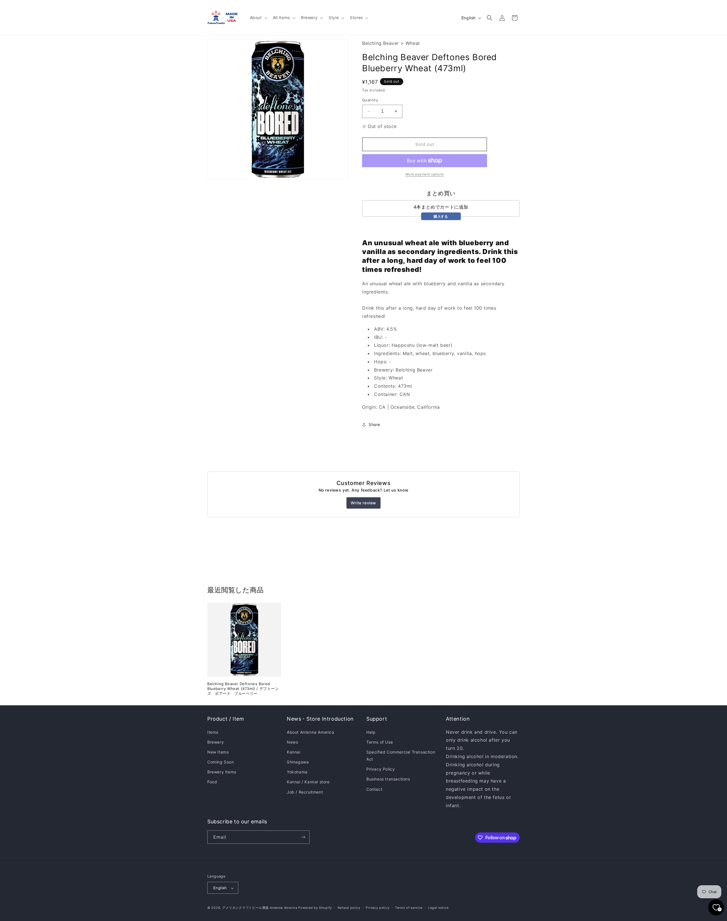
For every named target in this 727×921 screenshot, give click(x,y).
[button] (258, 18)
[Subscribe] (303, 837)
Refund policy (349, 908)
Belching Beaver (380, 43)
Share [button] (374, 424)
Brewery (215, 742)
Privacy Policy (380, 769)
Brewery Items (221, 772)
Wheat (413, 43)
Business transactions (388, 779)
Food (212, 782)
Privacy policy (377, 908)
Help (370, 732)
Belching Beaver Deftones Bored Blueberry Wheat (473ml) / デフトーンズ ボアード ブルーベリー (243, 688)
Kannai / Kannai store (308, 782)
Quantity (370, 100)
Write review (363, 502)
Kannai (293, 752)
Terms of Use (379, 742)
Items (212, 732)
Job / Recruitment (305, 792)
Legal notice (438, 908)
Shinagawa (298, 762)
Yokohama (297, 772)
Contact (374, 789)
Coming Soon (220, 762)
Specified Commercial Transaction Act (400, 755)
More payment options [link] (425, 174)
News (292, 742)
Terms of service (409, 908)
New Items (218, 752)
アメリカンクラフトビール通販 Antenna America (259, 908)
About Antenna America (310, 732)
